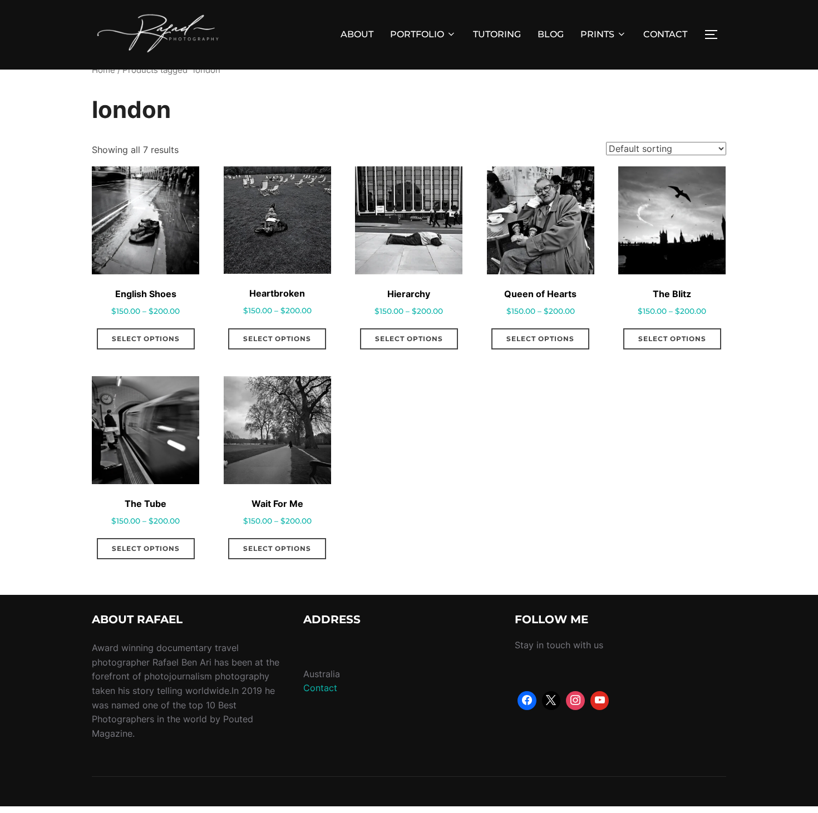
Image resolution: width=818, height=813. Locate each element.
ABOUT (357, 34)
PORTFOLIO (417, 34)
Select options (146, 338)
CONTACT (665, 34)
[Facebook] (527, 700)
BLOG (551, 34)
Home (103, 70)
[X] (551, 700)
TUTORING (497, 34)
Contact (320, 687)
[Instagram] (575, 700)
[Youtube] (600, 700)
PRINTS (597, 34)
